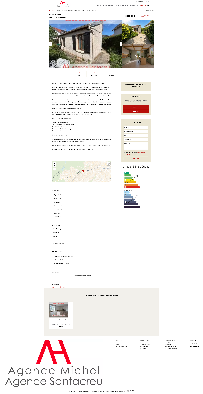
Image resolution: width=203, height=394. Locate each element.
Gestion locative (144, 343)
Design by (132, 391)
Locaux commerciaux (121, 346)
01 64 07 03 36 (136, 111)
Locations (118, 343)
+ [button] (54, 163)
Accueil (52, 10)
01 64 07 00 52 (136, 107)
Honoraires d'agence (98, 391)
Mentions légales (85, 391)
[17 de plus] (138, 67)
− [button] (54, 165)
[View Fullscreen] (54, 169)
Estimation (143, 348)
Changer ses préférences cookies (115, 391)
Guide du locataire (169, 343)
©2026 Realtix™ (74, 391)
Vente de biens (144, 346)
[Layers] (108, 163)
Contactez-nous (145, 16)
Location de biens (145, 344)
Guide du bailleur (169, 344)
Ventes (118, 344)
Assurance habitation (146, 350)
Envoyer (136, 158)
